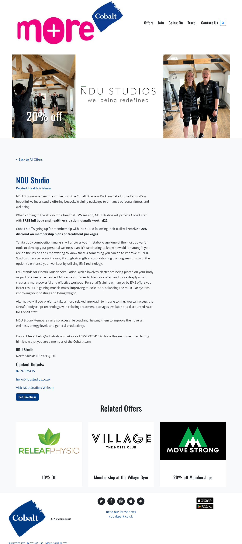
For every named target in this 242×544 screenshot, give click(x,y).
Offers (148, 23)
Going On (176, 23)
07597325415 (25, 371)
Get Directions (27, 397)
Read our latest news (121, 512)
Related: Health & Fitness (34, 188)
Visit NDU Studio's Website (35, 388)
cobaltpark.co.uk (121, 516)
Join (161, 23)
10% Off (49, 477)
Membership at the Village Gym (121, 477)
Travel (192, 23)
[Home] (69, 22)
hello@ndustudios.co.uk (33, 379)
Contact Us (209, 23)
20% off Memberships (193, 477)
